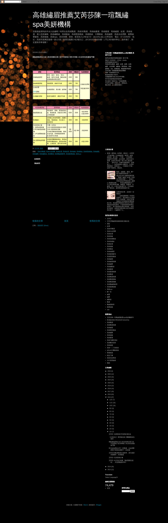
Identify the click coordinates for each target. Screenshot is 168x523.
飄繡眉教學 (110, 304)
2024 (109, 377)
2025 (109, 374)
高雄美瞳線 (110, 241)
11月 (111, 403)
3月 (110, 426)
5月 (110, 420)
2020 (109, 383)
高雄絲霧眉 (110, 251)
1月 (110, 431)
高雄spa (78, 154)
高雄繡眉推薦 (111, 261)
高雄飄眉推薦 (111, 277)
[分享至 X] (53, 148)
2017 (109, 391)
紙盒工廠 (110, 355)
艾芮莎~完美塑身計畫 (116, 457)
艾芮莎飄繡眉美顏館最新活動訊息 (118, 221)
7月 (110, 414)
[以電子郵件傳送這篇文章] (49, 148)
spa (108, 309)
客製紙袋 (110, 353)
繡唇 (108, 297)
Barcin (86, 505)
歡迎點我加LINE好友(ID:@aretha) (118, 320)
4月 (110, 423)
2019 (109, 386)
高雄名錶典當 (111, 358)
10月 (111, 405)
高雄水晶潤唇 (50, 151)
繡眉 (108, 294)
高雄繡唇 (36, 154)
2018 (109, 388)
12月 (111, 400)
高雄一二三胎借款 (113, 348)
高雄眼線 (80, 151)
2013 (109, 469)
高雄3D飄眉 (41, 151)
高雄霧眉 (110, 269)
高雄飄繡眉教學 (60, 154)
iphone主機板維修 (113, 350)
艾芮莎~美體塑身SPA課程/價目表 (120, 434)
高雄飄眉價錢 (111, 282)
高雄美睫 (110, 236)
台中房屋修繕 (111, 360)
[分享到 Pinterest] (57, 148)
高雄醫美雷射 (111, 343)
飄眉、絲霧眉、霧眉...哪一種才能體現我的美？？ (125, 172)
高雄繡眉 (96, 151)
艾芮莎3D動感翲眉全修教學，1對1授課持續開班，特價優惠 (122, 454)
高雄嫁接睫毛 (111, 254)
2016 (109, 394)
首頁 (66, 221)
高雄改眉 (59, 151)
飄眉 (108, 302)
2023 (109, 380)
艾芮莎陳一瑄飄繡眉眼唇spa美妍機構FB (120, 317)
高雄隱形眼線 (87, 151)
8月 (110, 411)
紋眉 (108, 226)
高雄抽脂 (110, 345)
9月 (110, 408)
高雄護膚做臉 (70, 154)
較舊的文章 (95, 221)
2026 (109, 371)
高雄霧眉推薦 (111, 272)
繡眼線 (109, 299)
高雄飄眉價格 (111, 279)
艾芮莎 (109, 218)
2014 (109, 466)
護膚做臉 (110, 307)
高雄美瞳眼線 (111, 239)
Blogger (98, 505)
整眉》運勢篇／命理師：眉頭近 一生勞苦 (120, 153)
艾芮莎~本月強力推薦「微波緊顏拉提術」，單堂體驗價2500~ (121, 461)
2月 (110, 429)
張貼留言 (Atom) (42, 225)
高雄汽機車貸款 (112, 340)
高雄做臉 (73, 151)
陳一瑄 (109, 292)
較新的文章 (38, 221)
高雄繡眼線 (43, 154)
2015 (109, 397)
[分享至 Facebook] (55, 148)
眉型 (108, 224)
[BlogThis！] (51, 148)
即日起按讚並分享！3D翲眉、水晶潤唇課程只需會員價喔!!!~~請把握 (121, 449)
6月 (110, 417)
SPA (34, 91)
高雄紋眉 (66, 151)
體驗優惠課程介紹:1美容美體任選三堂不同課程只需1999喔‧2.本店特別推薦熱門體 (122, 443)
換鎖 (108, 363)
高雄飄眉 (51, 154)
